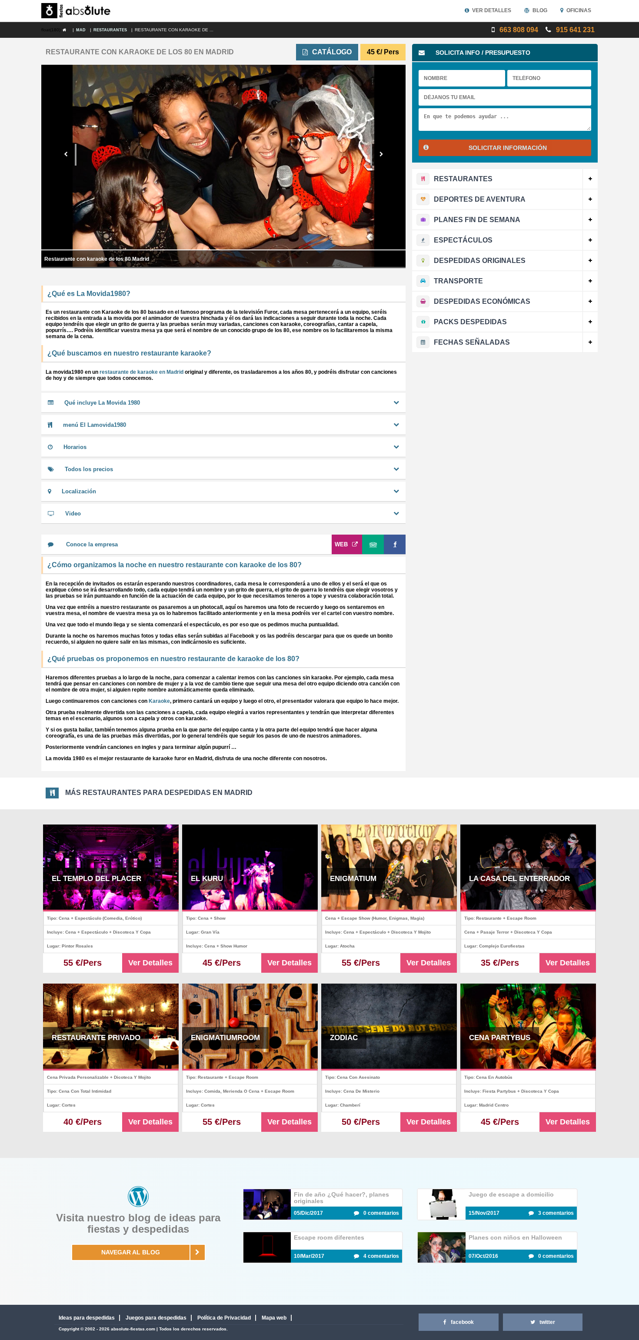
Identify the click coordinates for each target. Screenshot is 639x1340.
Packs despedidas (470, 322)
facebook (462, 1322)
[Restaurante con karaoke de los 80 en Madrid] (66, 30)
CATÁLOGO (332, 52)
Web (341, 544)
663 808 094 (518, 29)
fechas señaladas (472, 342)
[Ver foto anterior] (67, 155)
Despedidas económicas (482, 301)
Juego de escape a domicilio (511, 1194)
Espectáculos (463, 240)
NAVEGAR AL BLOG (130, 1252)
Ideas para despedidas (87, 1318)
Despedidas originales (480, 260)
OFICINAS (578, 10)
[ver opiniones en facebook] (395, 544)
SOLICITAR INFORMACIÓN (508, 147)
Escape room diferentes (329, 1237)
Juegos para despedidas (156, 1318)
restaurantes (463, 179)
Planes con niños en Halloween (515, 1237)
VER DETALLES (491, 10)
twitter (547, 1322)
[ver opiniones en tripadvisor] (373, 544)
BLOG (539, 10)
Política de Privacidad (224, 1318)
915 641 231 (574, 29)
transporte (458, 281)
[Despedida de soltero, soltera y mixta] (77, 11)
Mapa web (274, 1318)
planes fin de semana (477, 219)
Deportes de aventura (480, 199)
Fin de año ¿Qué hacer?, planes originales (341, 1197)
